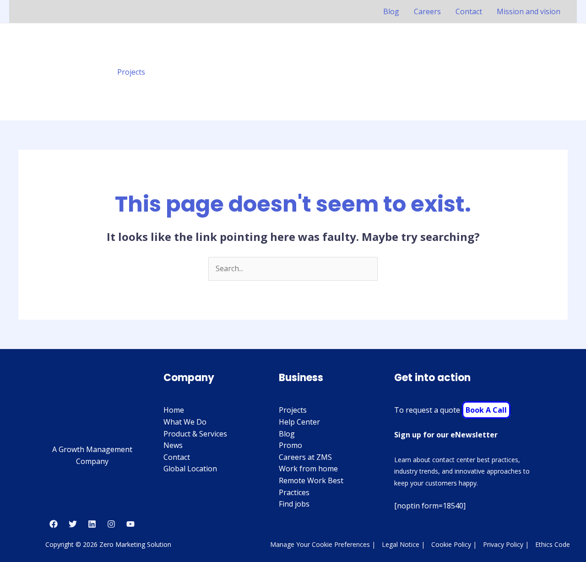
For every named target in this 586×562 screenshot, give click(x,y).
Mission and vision (528, 11)
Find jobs (294, 504)
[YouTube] (130, 524)
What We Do (184, 422)
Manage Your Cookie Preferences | (322, 544)
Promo (290, 445)
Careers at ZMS (305, 457)
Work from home (308, 469)
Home (173, 410)
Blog (391, 11)
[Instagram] (111, 524)
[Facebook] (53, 524)
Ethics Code (552, 544)
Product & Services (195, 434)
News (173, 445)
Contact (469, 11)
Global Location (190, 469)
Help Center (299, 422)
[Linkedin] (92, 524)
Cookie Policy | (454, 544)
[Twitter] (73, 524)
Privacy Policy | (506, 544)
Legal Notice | (403, 544)
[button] (562, 72)
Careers (427, 11)
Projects (131, 72)
